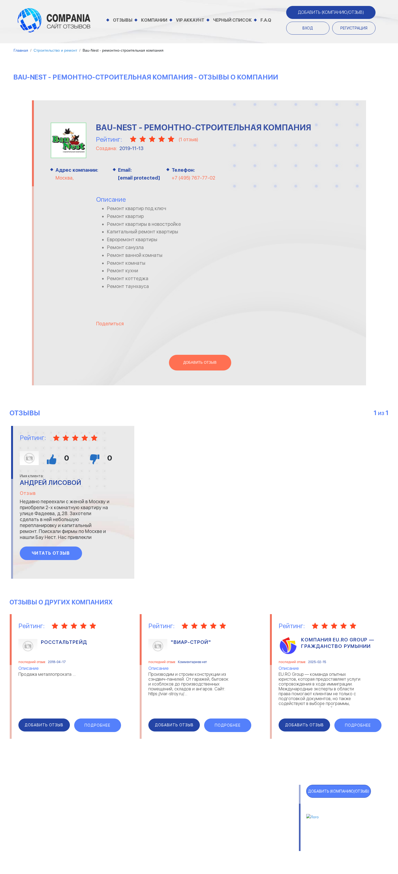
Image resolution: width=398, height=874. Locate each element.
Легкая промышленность (259, 808)
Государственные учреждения (179, 801)
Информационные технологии (179, 814)
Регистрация (353, 28)
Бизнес (86, 814)
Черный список (232, 20)
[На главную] (54, 20)
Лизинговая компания (255, 814)
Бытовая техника (97, 828)
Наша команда (277, 846)
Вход (307, 28)
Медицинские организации (260, 828)
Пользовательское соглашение (141, 846)
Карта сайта (45, 844)
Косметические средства (175, 828)
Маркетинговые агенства (260, 821)
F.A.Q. (34, 833)
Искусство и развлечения (175, 821)
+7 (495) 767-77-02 (193, 178)
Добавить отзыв (200, 363)
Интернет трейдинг (168, 808)
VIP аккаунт (43, 812)
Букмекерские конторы (103, 821)
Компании (154, 20)
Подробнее (97, 725)
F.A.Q (265, 20)
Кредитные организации (259, 801)
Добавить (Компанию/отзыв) (331, 12)
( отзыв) (188, 139)
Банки (85, 808)
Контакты (88, 846)
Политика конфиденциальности (218, 846)
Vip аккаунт (190, 20)
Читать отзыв (51, 553)
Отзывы (122, 20)
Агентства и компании (103, 801)
